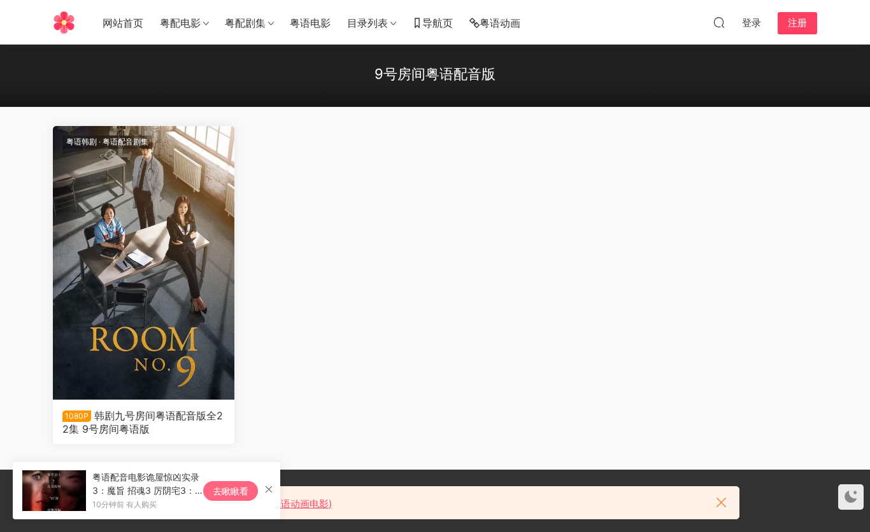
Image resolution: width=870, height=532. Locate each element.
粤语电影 (310, 23)
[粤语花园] (64, 22)
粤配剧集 (245, 23)
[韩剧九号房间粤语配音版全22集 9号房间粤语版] (143, 263)
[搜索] (719, 22)
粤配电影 (180, 23)
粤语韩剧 (81, 141)
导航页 (437, 23)
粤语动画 (500, 23)
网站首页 (123, 23)
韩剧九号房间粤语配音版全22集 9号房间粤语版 (142, 422)
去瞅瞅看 (230, 491)
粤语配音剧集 (125, 141)
